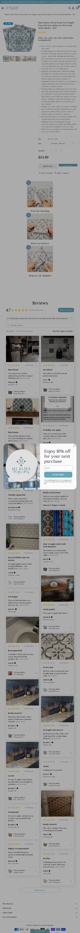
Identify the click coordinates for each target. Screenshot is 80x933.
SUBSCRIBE (58, 474)
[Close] (74, 445)
